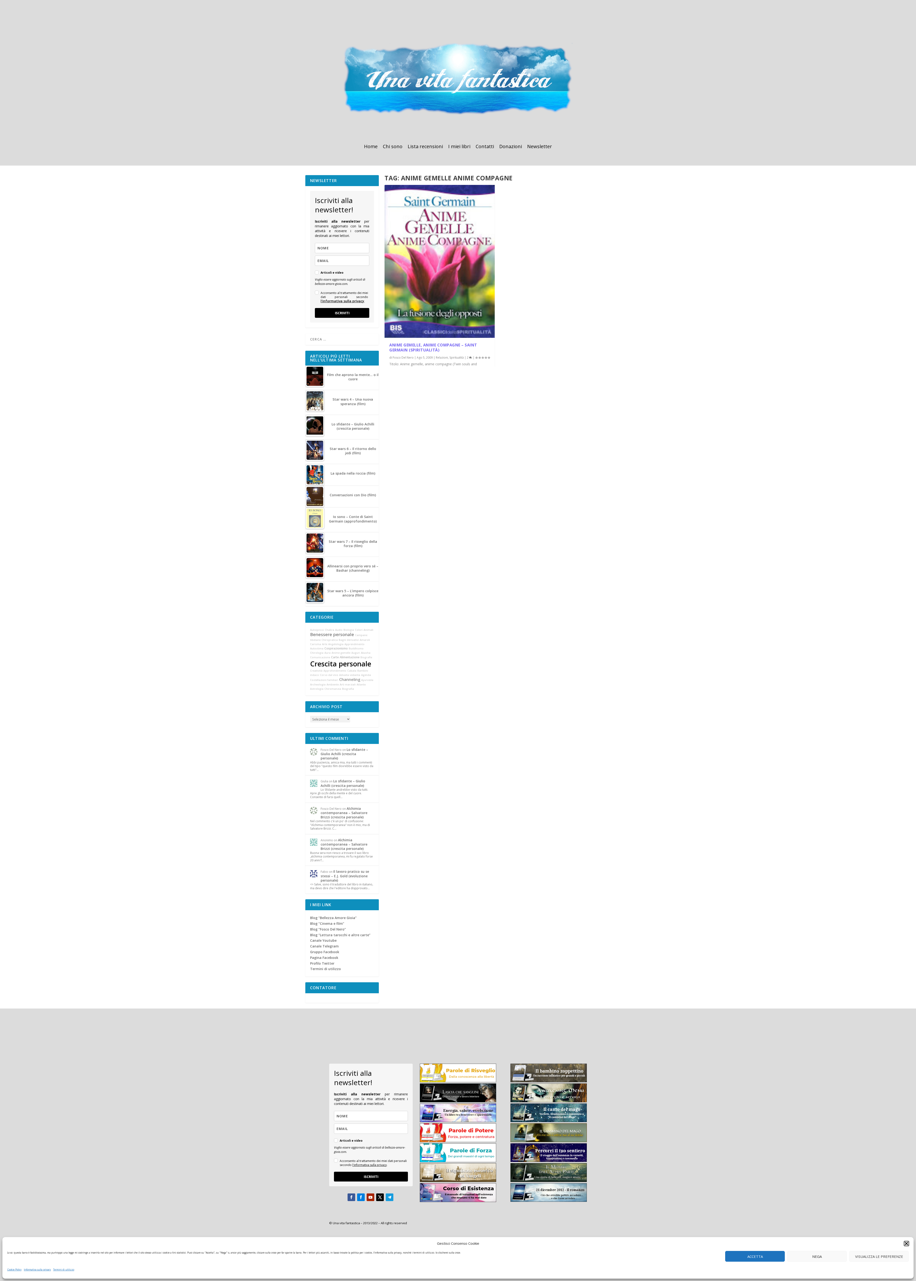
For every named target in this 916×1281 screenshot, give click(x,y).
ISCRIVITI (342, 313)
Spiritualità (456, 358)
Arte (324, 644)
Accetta (755, 1256)
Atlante (361, 684)
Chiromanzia (332, 688)
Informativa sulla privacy (37, 1269)
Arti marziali (348, 684)
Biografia (348, 688)
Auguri (355, 652)
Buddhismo (356, 648)
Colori (359, 630)
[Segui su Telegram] (389, 1197)
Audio (339, 630)
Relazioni (442, 358)
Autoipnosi (317, 630)
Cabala (351, 670)
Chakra (329, 630)
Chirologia (316, 652)
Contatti (485, 147)
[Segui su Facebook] (351, 1197)
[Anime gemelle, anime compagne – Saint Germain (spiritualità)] (440, 261)
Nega (817, 1256)
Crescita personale (340, 664)
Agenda (366, 675)
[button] (906, 1243)
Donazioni (510, 147)
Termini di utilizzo (63, 1269)
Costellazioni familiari (324, 680)
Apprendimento (354, 644)
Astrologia (316, 688)
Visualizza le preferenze (879, 1256)
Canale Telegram (324, 946)
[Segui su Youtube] (370, 1197)
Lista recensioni (425, 147)
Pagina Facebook (324, 957)
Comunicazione (320, 657)
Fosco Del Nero (403, 358)
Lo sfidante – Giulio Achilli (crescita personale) (344, 753)
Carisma (315, 644)
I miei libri (459, 147)
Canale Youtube (323, 940)
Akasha (365, 652)
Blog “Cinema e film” (327, 923)
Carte (335, 657)
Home (371, 147)
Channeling (349, 679)
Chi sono (392, 147)
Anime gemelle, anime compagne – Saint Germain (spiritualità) (433, 347)
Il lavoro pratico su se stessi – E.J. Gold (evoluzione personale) (345, 875)
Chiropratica (330, 640)
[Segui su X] (380, 1197)
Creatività (316, 670)
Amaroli (365, 640)
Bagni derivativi (349, 640)
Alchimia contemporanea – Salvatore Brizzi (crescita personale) (344, 812)
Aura (327, 652)
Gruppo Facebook (324, 952)
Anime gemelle (341, 652)
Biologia (349, 630)
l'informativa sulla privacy (342, 301)
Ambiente (333, 684)
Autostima (316, 648)
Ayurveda (367, 680)
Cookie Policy (14, 1269)
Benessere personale (332, 634)
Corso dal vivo (329, 675)
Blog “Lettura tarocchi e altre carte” (340, 935)
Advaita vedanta (349, 675)
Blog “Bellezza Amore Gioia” (333, 917)
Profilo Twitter (322, 963)
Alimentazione (349, 657)
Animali (368, 630)
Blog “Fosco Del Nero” (328, 929)
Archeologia (318, 684)
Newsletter (539, 147)
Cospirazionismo (336, 648)
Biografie (366, 657)
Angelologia (336, 644)
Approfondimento (334, 670)
